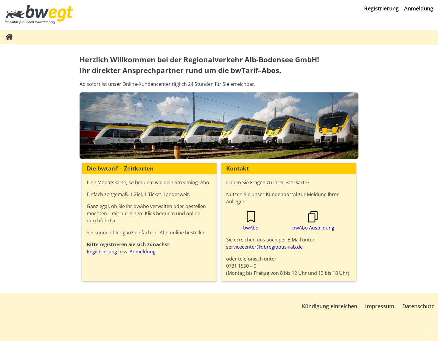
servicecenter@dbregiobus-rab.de (264, 247)
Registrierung (381, 8)
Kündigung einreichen (329, 306)
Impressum (379, 306)
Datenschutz (418, 306)
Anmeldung (418, 8)
